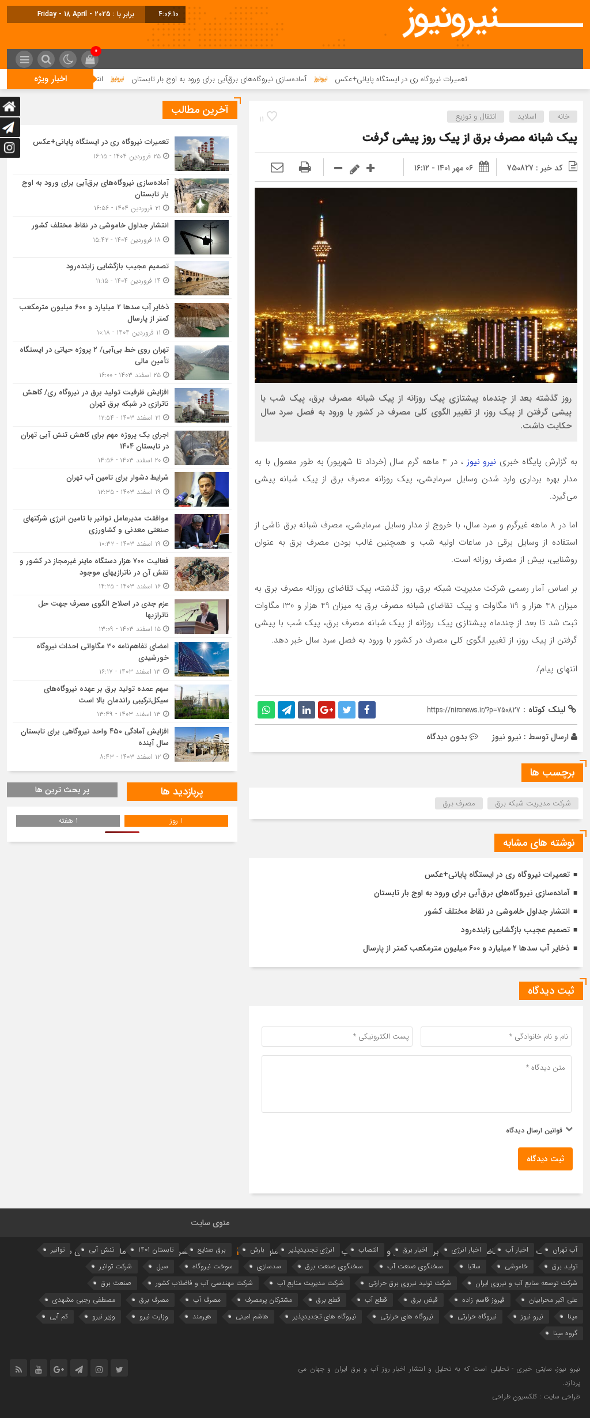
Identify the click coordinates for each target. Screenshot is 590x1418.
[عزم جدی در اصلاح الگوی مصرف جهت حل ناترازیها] (122, 616)
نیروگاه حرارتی (477, 1316)
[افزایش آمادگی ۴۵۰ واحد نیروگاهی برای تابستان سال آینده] (122, 742)
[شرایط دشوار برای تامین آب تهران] (122, 489)
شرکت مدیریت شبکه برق (533, 803)
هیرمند (201, 1316)
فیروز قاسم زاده (483, 1299)
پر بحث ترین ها (62, 790)
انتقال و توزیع (476, 117)
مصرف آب (207, 1299)
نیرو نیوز (482, 462)
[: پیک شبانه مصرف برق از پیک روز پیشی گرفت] (277, 168)
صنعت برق (116, 1283)
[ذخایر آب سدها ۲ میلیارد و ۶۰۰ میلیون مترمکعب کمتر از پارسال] (122, 320)
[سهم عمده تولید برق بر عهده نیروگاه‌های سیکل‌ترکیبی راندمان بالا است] (122, 702)
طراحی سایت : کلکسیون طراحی (536, 1396)
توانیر (58, 1249)
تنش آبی (101, 1249)
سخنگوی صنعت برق (334, 1266)
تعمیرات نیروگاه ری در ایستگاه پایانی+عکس (451, 79)
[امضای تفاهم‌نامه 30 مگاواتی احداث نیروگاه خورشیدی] (122, 659)
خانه (563, 117)
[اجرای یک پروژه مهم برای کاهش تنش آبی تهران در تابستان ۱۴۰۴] (122, 448)
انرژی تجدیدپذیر (311, 1249)
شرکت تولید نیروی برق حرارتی (409, 1283)
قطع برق (328, 1299)
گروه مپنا (565, 1333)
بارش (257, 1249)
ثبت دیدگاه (545, 1159)
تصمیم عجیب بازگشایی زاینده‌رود (515, 929)
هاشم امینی (252, 1316)
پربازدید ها (182, 792)
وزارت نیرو (153, 1316)
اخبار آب (516, 1249)
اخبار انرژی (466, 1249)
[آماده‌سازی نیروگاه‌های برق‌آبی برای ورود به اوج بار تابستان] (122, 195)
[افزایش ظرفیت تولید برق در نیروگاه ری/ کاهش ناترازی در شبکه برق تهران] (122, 405)
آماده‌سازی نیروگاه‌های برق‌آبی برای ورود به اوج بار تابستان (269, 79)
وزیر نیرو (103, 1316)
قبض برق (424, 1299)
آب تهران (565, 1249)
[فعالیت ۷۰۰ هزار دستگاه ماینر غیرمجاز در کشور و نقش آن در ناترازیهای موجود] (122, 574)
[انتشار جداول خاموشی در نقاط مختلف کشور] (122, 237)
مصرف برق (459, 803)
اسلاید (526, 117)
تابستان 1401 (155, 1249)
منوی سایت (210, 1222)
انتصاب (368, 1249)
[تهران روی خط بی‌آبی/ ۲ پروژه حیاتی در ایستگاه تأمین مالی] (122, 362)
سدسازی (269, 1266)
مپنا (572, 1316)
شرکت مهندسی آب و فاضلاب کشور (204, 1283)
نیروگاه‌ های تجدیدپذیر (324, 1316)
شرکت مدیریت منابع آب (310, 1283)
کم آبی (59, 1316)
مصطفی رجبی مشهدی (83, 1299)
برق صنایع (212, 1249)
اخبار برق (415, 1249)
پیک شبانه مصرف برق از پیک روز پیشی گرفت (469, 138)
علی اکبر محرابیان (553, 1299)
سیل (162, 1266)
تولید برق (564, 1266)
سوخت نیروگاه (212, 1266)
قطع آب (376, 1299)
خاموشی (516, 1266)
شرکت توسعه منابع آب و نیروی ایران (526, 1283)
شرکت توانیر (115, 1266)
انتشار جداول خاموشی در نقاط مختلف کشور (497, 911)
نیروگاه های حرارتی (406, 1316)
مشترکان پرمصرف (268, 1299)
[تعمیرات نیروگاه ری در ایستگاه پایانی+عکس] (122, 154)
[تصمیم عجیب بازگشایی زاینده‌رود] (122, 278)
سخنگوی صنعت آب (415, 1266)
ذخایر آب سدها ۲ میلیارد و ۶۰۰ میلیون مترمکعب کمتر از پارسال (466, 948)
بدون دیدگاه (446, 737)
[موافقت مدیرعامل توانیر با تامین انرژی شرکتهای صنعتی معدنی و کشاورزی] (122, 531)
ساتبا (474, 1266)
